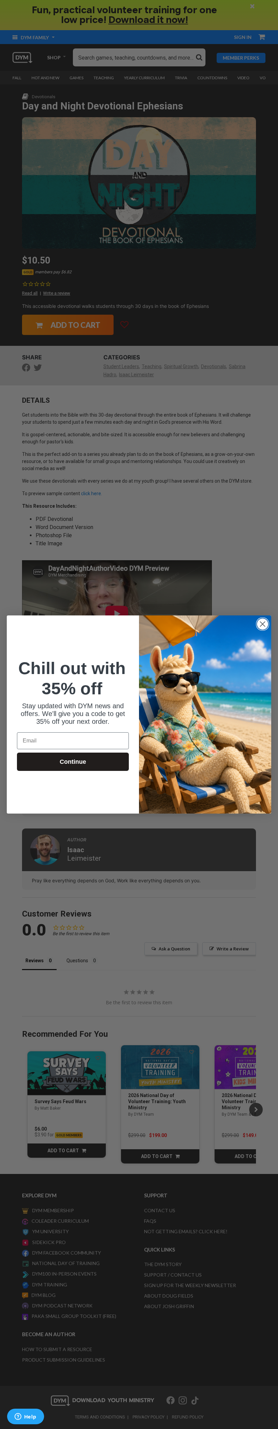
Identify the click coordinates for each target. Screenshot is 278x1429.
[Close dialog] (263, 624)
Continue (73, 761)
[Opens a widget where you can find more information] (25, 1417)
